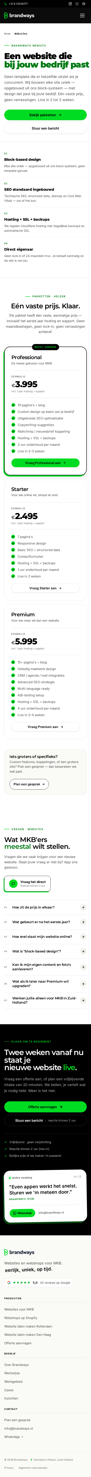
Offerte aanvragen (42, 1107)
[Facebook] (84, 4)
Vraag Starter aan (43, 588)
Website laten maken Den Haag (27, 1335)
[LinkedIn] (70, 4)
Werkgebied (13, 1382)
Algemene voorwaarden (33, 1467)
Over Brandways (16, 1365)
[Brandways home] (19, 15)
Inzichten (11, 1398)
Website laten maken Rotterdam (28, 1326)
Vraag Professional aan (43, 463)
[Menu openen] (82, 15)
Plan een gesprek (27, 784)
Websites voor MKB (19, 1309)
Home (7, 33)
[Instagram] (77, 4)
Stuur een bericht (45, 128)
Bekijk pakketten (42, 115)
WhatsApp (25, 1213)
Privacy (9, 1467)
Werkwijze (12, 1373)
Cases (9, 1390)
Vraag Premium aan (43, 727)
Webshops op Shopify (20, 1318)
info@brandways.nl (51, 1212)
